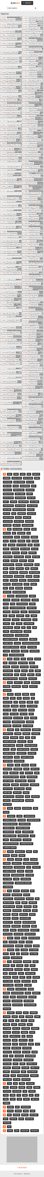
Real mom (7, 1005)
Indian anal (6, 52)
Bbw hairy (7, 592)
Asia (13, 513)
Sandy (4, 43)
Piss (9, 961)
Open (4, 320)
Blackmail (14, 549)
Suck (5, 1056)
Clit (29, 627)
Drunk (17, 659)
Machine (17, 922)
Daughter (13, 663)
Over (4, 19)
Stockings (25, 1028)
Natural (28, 946)
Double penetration (10, 678)
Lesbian (10, 859)
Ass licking (34, 502)
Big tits (13, 541)
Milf (32, 891)
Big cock (34, 549)
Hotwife (6, 785)
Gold (4, 336)
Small (30, 1024)
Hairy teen (7, 804)
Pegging (19, 965)
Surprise (7, 1068)
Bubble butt (6, 233)
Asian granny (20, 498)
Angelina (16, 241)
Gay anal (26, 455)
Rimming (6, 993)
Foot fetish (22, 710)
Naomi (26, 93)
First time (7, 710)
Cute (34, 620)
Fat (33, 698)
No (25, 244)
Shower (6, 1024)
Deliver (12, 387)
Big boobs (7, 553)
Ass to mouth (6, 463)
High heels (17, 792)
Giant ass (27, 299)
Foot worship (32, 706)
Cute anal (33, 349)
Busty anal (27, 313)
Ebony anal (16, 686)
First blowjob (28, 188)
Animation (21, 513)
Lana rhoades (19, 867)
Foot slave (16, 726)
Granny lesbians (27, 757)
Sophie (26, 76)
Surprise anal (38, 399)
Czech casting (34, 612)
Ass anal (5, 67)
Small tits (34, 1068)
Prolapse (18, 969)
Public (35, 961)
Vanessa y (12, 327)
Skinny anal (16, 1048)
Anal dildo (30, 490)
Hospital (7, 800)
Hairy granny (8, 781)
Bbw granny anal (19, 592)
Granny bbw (8, 761)
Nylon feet (13, 942)
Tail (4, 287)
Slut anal (27, 228)
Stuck (4, 359)
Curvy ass (35, 292)
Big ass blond (36, 228)
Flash (6, 714)
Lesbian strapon (9, 871)
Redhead (7, 1001)
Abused (18, 517)
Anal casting (32, 506)
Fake (26, 718)
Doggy (17, 671)
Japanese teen (16, 840)
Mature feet (8, 922)
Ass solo (30, 482)
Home (36, 773)
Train (4, 149)
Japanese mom (29, 816)
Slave (11, 1020)
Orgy (12, 954)
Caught (23, 612)
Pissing (6, 965)
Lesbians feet (8, 883)
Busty (6, 580)
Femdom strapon (18, 722)
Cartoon (7, 612)
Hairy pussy (8, 789)
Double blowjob (28, 202)
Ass (29, 474)
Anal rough (11, 222)
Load (4, 453)
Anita (26, 133)
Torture (32, 1091)
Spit (31, 1040)
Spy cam (16, 1079)
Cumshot (5, 133)
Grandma (14, 737)
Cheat (23, 647)
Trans (22, 1083)
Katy (4, 125)
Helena (5, 372)
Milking (13, 930)
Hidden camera (21, 781)
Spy (5, 1020)
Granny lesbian (9, 745)
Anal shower (28, 429)
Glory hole (21, 741)
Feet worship (28, 726)
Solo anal (7, 1064)
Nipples (29, 942)
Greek (17, 757)
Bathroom (23, 572)
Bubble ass (6, 26)
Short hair (25, 1079)
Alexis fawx (8, 521)
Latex (26, 859)
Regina (18, 35)
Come (33, 387)
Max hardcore (7, 241)
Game (30, 741)
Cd (13, 623)
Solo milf (17, 1052)
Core (30, 356)
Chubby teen (8, 643)
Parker (11, 390)
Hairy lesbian (19, 789)
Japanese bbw (8, 832)
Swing (22, 1064)
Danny (38, 671)
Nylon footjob (8, 946)
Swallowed (13, 397)
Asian (23, 474)
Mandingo (7, 910)
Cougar (6, 651)
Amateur (36, 474)
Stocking (23, 1044)
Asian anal (7, 482)
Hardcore (35, 796)
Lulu (31, 255)
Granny (10, 730)
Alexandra (27, 58)
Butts (33, 340)
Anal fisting (28, 478)
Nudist (10, 938)
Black (6, 541)
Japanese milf (23, 836)
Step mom (7, 1028)
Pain (5, 973)
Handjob (25, 765)
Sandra (38, 202)
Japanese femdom (10, 847)
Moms (34, 926)
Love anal (27, 324)
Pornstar (19, 985)
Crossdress (34, 651)
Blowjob (11, 545)
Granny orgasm (23, 749)
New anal (10, 158)
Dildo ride (23, 678)
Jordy (18, 832)
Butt (25, 237)
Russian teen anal (36, 49)
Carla (26, 40)
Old (17, 950)
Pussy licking (8, 985)
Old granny (33, 950)
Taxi (25, 1091)
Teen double (27, 263)
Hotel (23, 777)
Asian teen (31, 513)
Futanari (7, 722)
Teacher (13, 1087)
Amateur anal (19, 490)
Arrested (5, 269)
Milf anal (27, 910)
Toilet (6, 1087)
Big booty (23, 561)
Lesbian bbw (8, 867)
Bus (28, 533)
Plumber (28, 985)
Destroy (13, 420)
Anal (4, 35)
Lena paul (36, 867)
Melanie (10, 336)
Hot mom (31, 781)
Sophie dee (7, 1060)
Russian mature (17, 993)
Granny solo (8, 734)
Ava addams (25, 486)
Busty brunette (37, 313)
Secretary (15, 1072)
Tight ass (35, 244)
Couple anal (37, 193)
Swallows (35, 324)
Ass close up (11, 19)
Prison (17, 981)
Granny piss (8, 757)
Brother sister (33, 580)
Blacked (35, 541)
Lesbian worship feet (31, 863)
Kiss (35, 851)
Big (5, 545)
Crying (6, 631)
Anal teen (31, 498)
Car (4, 402)
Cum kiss (24, 651)
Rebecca (26, 100)
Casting (35, 600)
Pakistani (7, 977)
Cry (23, 627)
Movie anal (39, 255)
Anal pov (17, 525)
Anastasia (5, 394)
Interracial (27, 808)
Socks (32, 1032)
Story (15, 1044)
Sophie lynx (33, 76)
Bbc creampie (17, 584)
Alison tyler (19, 521)
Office (6, 954)
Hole (4, 449)
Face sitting (18, 718)
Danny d (30, 675)
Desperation (35, 112)
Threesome (16, 1091)
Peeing (15, 977)
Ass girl (14, 179)
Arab (16, 474)
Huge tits (29, 773)
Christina (27, 374)
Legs (25, 390)
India (35, 808)
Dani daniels (8, 671)
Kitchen (6, 855)
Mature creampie (29, 922)
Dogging (6, 667)
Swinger (22, 1024)
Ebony (10, 682)
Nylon (17, 938)
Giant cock (13, 340)
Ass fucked (16, 58)
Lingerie (6, 875)
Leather (20, 871)
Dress (26, 118)
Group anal (27, 166)
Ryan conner (29, 1001)
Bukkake (34, 537)
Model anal (12, 262)
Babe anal (5, 313)
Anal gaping (34, 100)
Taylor (4, 154)
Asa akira (7, 525)
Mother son (8, 934)
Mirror (26, 369)
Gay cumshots (36, 84)
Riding (13, 997)
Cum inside (15, 651)
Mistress (28, 906)
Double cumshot (34, 234)
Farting (6, 706)
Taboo (29, 1087)
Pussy (27, 969)
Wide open (13, 283)
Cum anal (37, 87)
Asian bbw (29, 521)
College (17, 643)
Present (39, 269)
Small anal (17, 145)
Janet (32, 158)
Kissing (14, 855)
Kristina (26, 269)
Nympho (5, 136)
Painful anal (30, 973)
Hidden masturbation (11, 777)
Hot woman (10, 287)
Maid (17, 903)
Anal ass (14, 233)
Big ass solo (8, 537)
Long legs (32, 390)
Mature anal (17, 895)
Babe (11, 588)
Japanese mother (26, 844)
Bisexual (16, 553)
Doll (31, 671)
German (17, 734)
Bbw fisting (33, 359)
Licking (16, 879)
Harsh (26, 158)
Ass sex (35, 63)
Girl (33, 737)
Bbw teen (7, 584)
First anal (14, 714)
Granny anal (25, 730)
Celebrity (20, 616)
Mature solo (8, 899)
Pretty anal (6, 108)
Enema (27, 682)
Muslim (32, 914)
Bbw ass (22, 580)
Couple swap (27, 193)
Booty (26, 584)
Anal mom (7, 509)
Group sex (5, 251)
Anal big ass (6, 214)
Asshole (31, 509)
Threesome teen (28, 31)
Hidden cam (7, 769)
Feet (32, 694)
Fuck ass (35, 58)
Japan (19, 816)
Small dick (7, 1079)
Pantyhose (17, 961)
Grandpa (26, 734)
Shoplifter (7, 1052)
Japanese (11, 816)
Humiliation (34, 785)
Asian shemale (27, 525)
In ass (26, 54)
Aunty (6, 502)
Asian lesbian (8, 517)
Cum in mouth (26, 620)
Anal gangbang (28, 449)
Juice (30, 176)
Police (21, 973)
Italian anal (6, 112)
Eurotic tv (18, 682)
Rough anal (27, 63)
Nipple (22, 942)
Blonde (33, 584)
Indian (10, 808)
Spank (31, 1020)
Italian (6, 812)
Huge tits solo (8, 796)
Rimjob (28, 993)
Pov (13, 965)
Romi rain (7, 1009)
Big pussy (14, 580)
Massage (25, 891)
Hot (22, 773)
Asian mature (8, 506)
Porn (34, 981)
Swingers (35, 1028)
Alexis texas (16, 478)
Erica (11, 136)
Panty (22, 977)
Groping (19, 745)
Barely (4, 262)
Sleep (26, 1013)
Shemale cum (31, 1064)
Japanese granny (9, 836)
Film (14, 710)
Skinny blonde (28, 154)
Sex (17, 1020)
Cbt (27, 616)
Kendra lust (20, 851)
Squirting (7, 1044)
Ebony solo (35, 682)
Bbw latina (13, 572)
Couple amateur (13, 411)
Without (34, 299)
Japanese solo (9, 828)
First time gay (17, 105)
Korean (10, 851)
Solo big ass (28, 1060)
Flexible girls (14, 313)
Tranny (21, 1087)
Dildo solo (32, 678)
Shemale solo (14, 1036)
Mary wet (39, 80)
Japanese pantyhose (11, 844)
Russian (26, 49)
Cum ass (31, 276)
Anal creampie (19, 482)
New (5, 942)
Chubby (32, 604)
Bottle (26, 359)
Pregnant (27, 961)
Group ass (27, 327)
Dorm (9, 659)
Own (19, 283)
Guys (31, 133)
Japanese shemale (23, 828)
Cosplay (6, 600)
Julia (32, 836)
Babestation (8, 576)
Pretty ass (14, 108)
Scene (10, 154)
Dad (5, 663)
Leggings (29, 871)
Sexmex (6, 1072)
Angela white (8, 494)
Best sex (26, 336)
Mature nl (23, 914)
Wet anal (31, 80)
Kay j (37, 258)
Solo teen (26, 1052)
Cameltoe (33, 639)
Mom (9, 891)
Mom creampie (25, 918)
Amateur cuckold (19, 509)
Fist (15, 702)
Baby (30, 545)
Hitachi (10, 765)
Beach (17, 537)
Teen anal (30, 1083)
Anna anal (14, 205)
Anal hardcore (7, 100)
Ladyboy (18, 859)
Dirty (38, 675)
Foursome (7, 726)
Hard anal (7, 792)
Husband (15, 785)
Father (31, 710)
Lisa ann (34, 859)
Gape (13, 749)
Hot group (14, 251)
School (24, 1020)
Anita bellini (13, 67)
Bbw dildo (20, 568)
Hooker (26, 792)
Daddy (30, 659)
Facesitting (7, 702)
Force (13, 698)
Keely (25, 43)
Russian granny (30, 1005)
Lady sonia (7, 879)
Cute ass (26, 387)
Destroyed (5, 420)
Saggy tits (23, 1040)
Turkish (36, 1087)
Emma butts (36, 35)
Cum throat (15, 76)
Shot (25, 176)
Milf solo (30, 899)
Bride (5, 568)
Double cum (37, 406)
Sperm (34, 1052)
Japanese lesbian (9, 820)
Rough (26, 121)
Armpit (29, 494)
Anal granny (6, 198)
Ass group (37, 356)
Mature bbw (18, 934)
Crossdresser (22, 604)
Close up (27, 631)
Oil (18, 954)
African (13, 502)
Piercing (36, 977)
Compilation (25, 600)
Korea (29, 851)
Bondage (21, 541)
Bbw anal (21, 533)
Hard (5, 773)
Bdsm (34, 529)
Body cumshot (28, 210)
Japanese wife (28, 832)
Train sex (10, 149)
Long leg (39, 390)
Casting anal (28, 623)
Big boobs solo (8, 564)
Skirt (23, 1072)
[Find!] (35, 8)
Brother (14, 561)
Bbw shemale (19, 576)
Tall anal (38, 69)
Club (5, 655)
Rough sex (15, 96)
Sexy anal (14, 38)
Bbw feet (34, 568)
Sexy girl (33, 145)
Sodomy (18, 387)
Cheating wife (8, 635)
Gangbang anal (28, 207)
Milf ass (5, 244)
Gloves (6, 749)
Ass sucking (6, 116)
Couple (19, 623)
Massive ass (14, 26)
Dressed (32, 118)
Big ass (26, 529)
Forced (10, 694)
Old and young (16, 958)
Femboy (30, 702)
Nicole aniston (34, 938)
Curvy (17, 627)
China (6, 608)
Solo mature (32, 1072)
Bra (27, 568)
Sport (31, 1044)
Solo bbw (25, 1068)
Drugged (15, 667)
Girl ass (5, 31)
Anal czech (36, 28)
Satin (13, 1075)
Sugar (4, 304)
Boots (37, 545)
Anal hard (6, 38)
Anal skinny (37, 283)
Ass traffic (39, 31)
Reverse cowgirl (28, 163)
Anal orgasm (20, 506)
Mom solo (26, 926)
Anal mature (23, 502)
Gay (17, 730)
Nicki (9, 84)
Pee (26, 965)
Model (6, 930)
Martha (14, 116)
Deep (16, 675)
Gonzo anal (12, 80)
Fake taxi (24, 714)
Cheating (15, 612)
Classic (6, 623)
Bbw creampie (34, 572)
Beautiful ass (16, 112)
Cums (35, 136)
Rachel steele (21, 989)
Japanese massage (10, 824)
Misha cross (12, 72)
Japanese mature (33, 820)
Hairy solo (35, 769)
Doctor (37, 659)
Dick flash (24, 667)
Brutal (24, 553)
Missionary (16, 926)
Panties (34, 969)
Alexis (16, 486)
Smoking (24, 1032)
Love (28, 867)
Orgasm (10, 950)
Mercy (40, 299)
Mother (26, 895)
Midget (19, 906)
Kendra (22, 855)
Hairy (17, 765)
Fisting (18, 694)
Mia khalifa (17, 910)
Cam (34, 627)
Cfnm (12, 604)
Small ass (12, 244)
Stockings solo (23, 1075)
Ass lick (6, 513)
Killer (33, 310)
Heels (28, 789)
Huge (27, 796)
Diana (31, 237)
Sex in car (14, 292)
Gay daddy (32, 753)
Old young (34, 954)
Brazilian (28, 588)
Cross (13, 87)
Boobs (31, 561)
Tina (25, 258)
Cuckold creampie (22, 635)
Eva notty (33, 686)
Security (16, 1032)
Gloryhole (35, 734)
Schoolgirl (19, 1056)
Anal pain (27, 517)
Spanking (34, 1013)
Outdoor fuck (35, 458)
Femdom (25, 694)
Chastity (16, 620)
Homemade (17, 769)
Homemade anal (18, 800)
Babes (13, 415)
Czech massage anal (18, 608)
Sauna (30, 1036)
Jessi (4, 222)
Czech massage (21, 596)
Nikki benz (19, 946)
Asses (11, 299)
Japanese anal (25, 824)
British (6, 549)
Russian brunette (7, 61)
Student (6, 1048)
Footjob (26, 698)
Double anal (27, 283)
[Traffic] (32, 173)
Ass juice (37, 176)
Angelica (26, 331)
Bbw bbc (18, 564)
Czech (26, 383)
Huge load (11, 453)
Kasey (15, 100)
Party (32, 965)
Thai (15, 1083)
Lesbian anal (25, 879)
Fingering (30, 722)
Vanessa (5, 327)
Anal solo (7, 486)
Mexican (6, 926)
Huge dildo (24, 785)
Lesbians (7, 863)
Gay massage (19, 761)
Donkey (26, 304)
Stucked (10, 359)
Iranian (17, 808)
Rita (25, 276)
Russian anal (17, 1001)
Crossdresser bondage (31, 643)
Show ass (5, 299)
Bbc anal (36, 557)
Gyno (27, 737)
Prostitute (26, 981)
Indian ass (15, 52)
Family (6, 698)
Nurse (24, 938)
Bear (37, 564)
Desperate (27, 112)
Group (4, 72)
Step (37, 1044)
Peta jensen (8, 981)
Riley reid (32, 997)
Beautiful (32, 553)
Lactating (29, 875)
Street (4, 411)
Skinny (37, 1017)
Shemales (34, 1075)
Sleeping (7, 1017)
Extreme (6, 686)
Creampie (15, 600)
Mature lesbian (9, 906)
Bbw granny (17, 529)
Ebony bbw (7, 690)
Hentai (26, 769)
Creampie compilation (11, 647)
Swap (4, 186)
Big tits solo (21, 545)
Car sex (26, 179)
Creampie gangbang (10, 639)
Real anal (27, 84)
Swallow (5, 397)
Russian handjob (29, 105)
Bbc (14, 533)
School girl (33, 383)
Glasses (34, 749)
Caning (12, 616)
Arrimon (6, 478)
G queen (5, 387)
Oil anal (5, 340)
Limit (33, 248)
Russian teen (17, 1005)
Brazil (36, 576)
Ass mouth (27, 415)
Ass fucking (6, 91)
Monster (7, 918)
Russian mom (22, 997)
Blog (15, 3)
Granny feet (21, 753)
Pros (16, 158)
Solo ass (7, 1040)
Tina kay (31, 258)
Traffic (40, 43)
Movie (26, 349)
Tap (37, 158)
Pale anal (37, 154)
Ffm (36, 702)
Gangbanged (33, 317)
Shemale (11, 1013)
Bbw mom (19, 588)
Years (17, 359)
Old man (24, 950)
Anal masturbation (8, 332)
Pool (28, 977)
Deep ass (12, 31)
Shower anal (37, 429)
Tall (25, 69)
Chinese (32, 596)
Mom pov (7, 914)
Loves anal (14, 129)
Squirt (15, 1017)
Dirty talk (34, 667)
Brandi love (8, 557)
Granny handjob (30, 745)
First (31, 714)
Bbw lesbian (25, 549)
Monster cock (28, 288)
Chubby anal (8, 627)
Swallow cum (28, 87)
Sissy (21, 1017)
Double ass (27, 149)
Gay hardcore (37, 140)
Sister (19, 1013)
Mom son (7, 895)
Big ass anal (19, 557)
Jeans (6, 840)
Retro (6, 997)
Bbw (9, 529)
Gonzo (4, 80)
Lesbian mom (8, 887)
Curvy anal (27, 223)
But (4, 158)
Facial (23, 706)
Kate (25, 446)
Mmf (35, 906)
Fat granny (7, 718)
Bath (5, 588)
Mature (16, 891)
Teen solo (7, 1091)
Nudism (36, 946)
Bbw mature (28, 564)
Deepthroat (23, 663)
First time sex (6, 434)
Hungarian (6, 292)
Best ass (33, 336)
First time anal (7, 105)
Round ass (11, 35)
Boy (28, 541)
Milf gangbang (7, 145)
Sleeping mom (30, 1056)
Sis (23, 1036)
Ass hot (18, 449)
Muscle (15, 918)
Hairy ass (19, 796)
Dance (32, 663)
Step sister (17, 1060)
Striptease (27, 1048)
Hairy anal (13, 773)
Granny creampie (9, 741)
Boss (12, 568)
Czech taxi (23, 639)
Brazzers (25, 537)
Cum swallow (6, 76)
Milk (37, 899)
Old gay (6, 958)
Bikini (5, 572)
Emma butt (27, 35)
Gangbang (36, 730)
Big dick (29, 576)
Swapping (10, 186)
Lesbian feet (17, 863)
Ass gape (35, 218)
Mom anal (33, 903)
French (22, 702)
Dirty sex (9, 402)
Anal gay (26, 340)
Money (24, 903)
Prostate (13, 973)
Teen (9, 1083)
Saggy (14, 1024)
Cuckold (10, 596)
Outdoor (34, 183)
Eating (25, 686)
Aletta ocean (8, 498)
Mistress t (34, 930)
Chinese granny (16, 631)
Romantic (36, 993)
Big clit (6, 561)
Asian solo (7, 490)
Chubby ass (36, 223)
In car (26, 412)
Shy (11, 1056)
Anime (37, 478)
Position (26, 310)
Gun (32, 179)
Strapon (29, 1017)
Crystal (17, 320)
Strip (5, 1036)
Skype (15, 1064)
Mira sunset (34, 304)
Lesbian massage (17, 875)
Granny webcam (9, 753)
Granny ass (15, 198)
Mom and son (19, 899)
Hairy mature (32, 777)
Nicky (4, 84)
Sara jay (16, 1028)
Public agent (8, 969)
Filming (32, 96)
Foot (19, 698)
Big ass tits (15, 91)
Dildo (23, 659)
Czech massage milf (16, 655)
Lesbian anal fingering (23, 883)
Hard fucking (6, 58)
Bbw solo (7, 533)
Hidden (33, 765)
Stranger (16, 1068)
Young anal (6, 415)
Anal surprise (28, 399)
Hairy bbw (29, 800)
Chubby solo (32, 608)
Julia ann (22, 820)
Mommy (15, 914)
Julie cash (27, 840)
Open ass (5, 283)
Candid (34, 616)
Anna (25, 234)
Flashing (26, 183)
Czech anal (27, 28)
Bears (28, 557)
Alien (25, 241)
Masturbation (8, 903)
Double (24, 671)
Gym (21, 737)
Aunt (33, 486)
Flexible (33, 718)
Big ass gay (27, 140)
